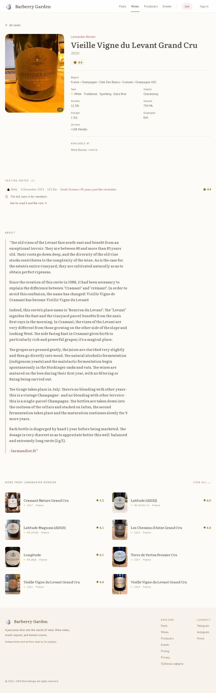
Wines (135, 6)
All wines (15, 25)
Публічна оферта (172, 664)
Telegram (203, 626)
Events (167, 6)
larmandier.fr (23, 450)
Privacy (165, 657)
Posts (122, 6)
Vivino (200, 638)
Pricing (165, 651)
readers (51, 641)
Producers (151, 6)
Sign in (204, 6)
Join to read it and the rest (26, 203)
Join (187, 6)
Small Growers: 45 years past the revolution (88, 189)
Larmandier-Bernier (83, 37)
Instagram (203, 632)
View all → (202, 482)
